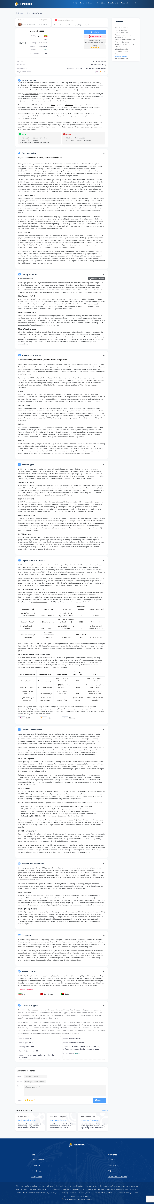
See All (103, 1110)
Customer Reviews (121, 56)
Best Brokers (113, 3)
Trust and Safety (121, 30)
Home (74, 3)
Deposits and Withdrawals (125, 40)
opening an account (30, 94)
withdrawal (69, 105)
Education (101, 3)
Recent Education (121, 59)
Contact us (112, 1165)
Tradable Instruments (123, 35)
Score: (19, 1100)
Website (96, 32)
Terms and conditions (117, 1177)
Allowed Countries (122, 49)
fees (53, 105)
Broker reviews (25, 13)
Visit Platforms (98, 279)
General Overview (121, 28)
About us (112, 1159)
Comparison (36, 1177)
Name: (19, 1076)
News (136, 3)
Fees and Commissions (123, 42)
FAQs (116, 54)
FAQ (109, 1171)
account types (42, 85)
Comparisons (126, 3)
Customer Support (122, 51)
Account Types (120, 37)
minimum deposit (40, 602)
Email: (19, 1082)
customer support (32, 1010)
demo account (23, 947)
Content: (20, 1086)
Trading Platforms (122, 32)
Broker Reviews (38, 1159)
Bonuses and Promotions (124, 44)
